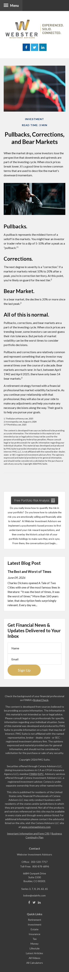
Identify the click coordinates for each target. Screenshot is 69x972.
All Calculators (34, 962)
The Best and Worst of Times (29, 572)
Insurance (34, 934)
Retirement (34, 919)
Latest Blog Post (24, 563)
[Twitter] (34, 902)
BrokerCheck (40, 700)
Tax (35, 938)
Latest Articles (34, 953)
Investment (34, 924)
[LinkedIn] (39, 902)
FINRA (33, 773)
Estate (34, 929)
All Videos (34, 957)
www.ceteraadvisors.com (36, 826)
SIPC (41, 773)
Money (34, 943)
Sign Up (24, 670)
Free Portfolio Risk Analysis (31, 500)
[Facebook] (29, 902)
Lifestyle (35, 948)
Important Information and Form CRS (28, 833)
